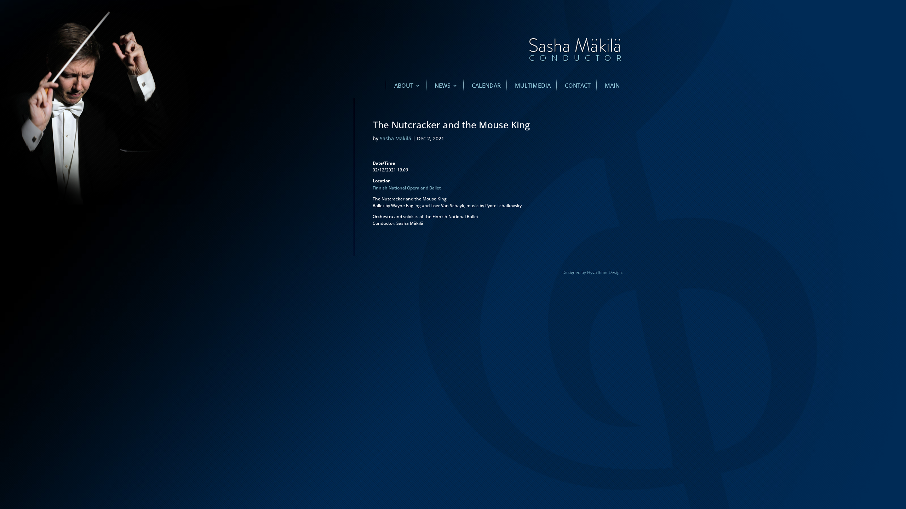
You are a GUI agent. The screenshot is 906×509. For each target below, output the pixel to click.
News (443, 86)
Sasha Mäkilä (395, 138)
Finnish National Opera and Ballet (407, 188)
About (403, 86)
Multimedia (533, 86)
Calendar (486, 86)
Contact (578, 86)
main (612, 86)
